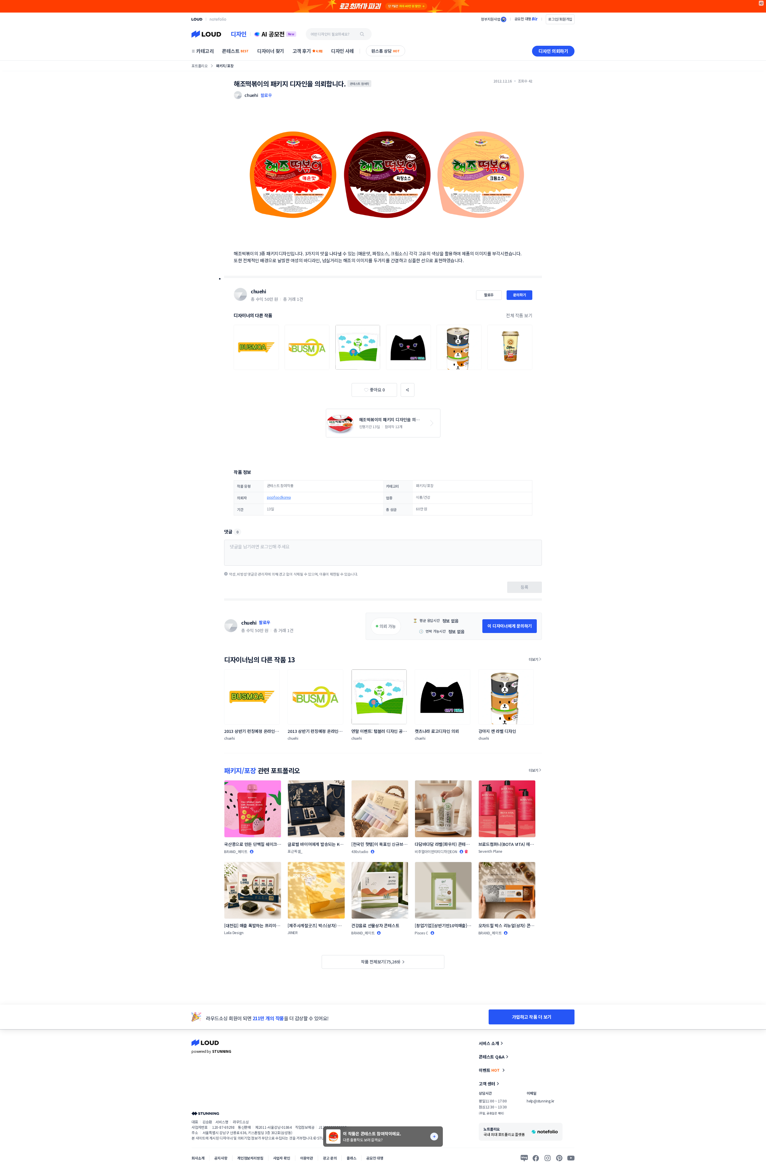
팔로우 (266, 95)
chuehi (258, 291)
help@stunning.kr (540, 1100)
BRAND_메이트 (235, 851)
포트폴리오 (200, 65)
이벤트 (489, 1070)
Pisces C (421, 932)
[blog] (524, 1158)
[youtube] (570, 1158)
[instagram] (547, 1158)
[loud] (197, 19)
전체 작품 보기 (519, 315)
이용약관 (306, 1157)
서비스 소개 (489, 1043)
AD (761, 3)
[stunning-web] (205, 1113)
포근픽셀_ (295, 851)
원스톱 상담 (385, 51)
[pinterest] (559, 1158)
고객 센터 (487, 1084)
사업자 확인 (281, 1157)
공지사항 (220, 1157)
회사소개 (198, 1157)
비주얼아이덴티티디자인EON (436, 851)
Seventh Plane (490, 851)
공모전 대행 (374, 1157)
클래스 (351, 1157)
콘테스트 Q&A (491, 1057)
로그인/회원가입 (560, 19)
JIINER (293, 932)
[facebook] (535, 1158)
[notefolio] (218, 19)
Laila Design (234, 932)
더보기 (533, 659)
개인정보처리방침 (250, 1157)
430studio (359, 851)
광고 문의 (330, 1157)
